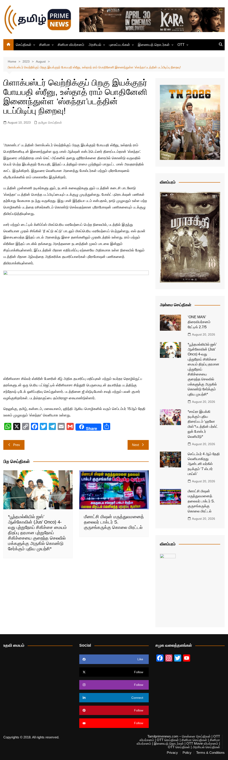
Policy (187, 752)
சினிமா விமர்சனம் (71, 45)
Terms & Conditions (210, 752)
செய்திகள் (23, 45)
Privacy (172, 752)
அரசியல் (95, 45)
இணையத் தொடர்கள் (154, 45)
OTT (181, 45)
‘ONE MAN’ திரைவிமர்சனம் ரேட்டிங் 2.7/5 (199, 322)
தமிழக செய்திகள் (50, 122)
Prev (16, 445)
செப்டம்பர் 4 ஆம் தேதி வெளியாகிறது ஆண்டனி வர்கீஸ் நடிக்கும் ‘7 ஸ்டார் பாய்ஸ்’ (204, 464)
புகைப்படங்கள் (119, 45)
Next (135, 445)
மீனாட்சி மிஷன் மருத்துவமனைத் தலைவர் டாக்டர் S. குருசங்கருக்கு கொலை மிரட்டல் (114, 522)
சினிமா (44, 45)
